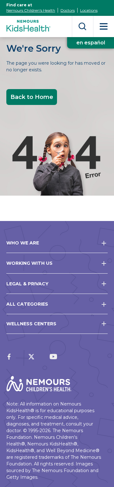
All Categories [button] (27, 304)
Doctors (67, 10)
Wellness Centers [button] (31, 324)
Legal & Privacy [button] (27, 284)
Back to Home (31, 97)
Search (82, 26)
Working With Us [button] (29, 263)
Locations (89, 10)
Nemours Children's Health (30, 10)
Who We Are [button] (22, 243)
